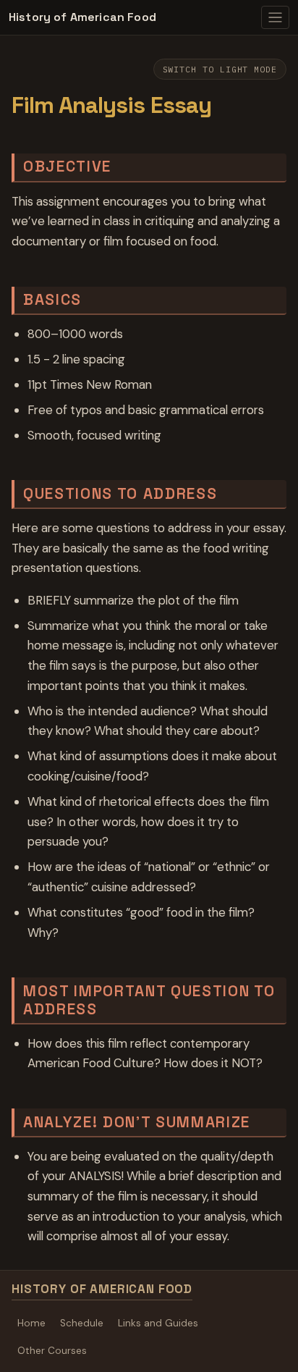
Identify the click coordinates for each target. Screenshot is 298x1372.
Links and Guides (158, 1323)
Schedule (81, 1323)
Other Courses (52, 1350)
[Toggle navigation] (275, 17)
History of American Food (82, 17)
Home (31, 1323)
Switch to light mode (220, 69)
